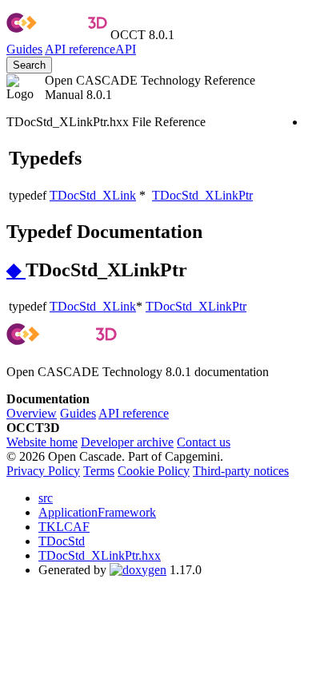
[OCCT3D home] (56, 35)
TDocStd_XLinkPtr (202, 195)
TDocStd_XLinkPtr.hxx (99, 555)
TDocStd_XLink (93, 195)
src (45, 498)
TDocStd (61, 541)
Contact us (203, 442)
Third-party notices (241, 471)
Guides (24, 49)
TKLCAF (64, 526)
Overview (31, 413)
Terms (98, 471)
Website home (42, 442)
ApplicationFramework (97, 512)
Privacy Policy (43, 471)
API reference (133, 413)
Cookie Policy (154, 471)
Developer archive (127, 442)
